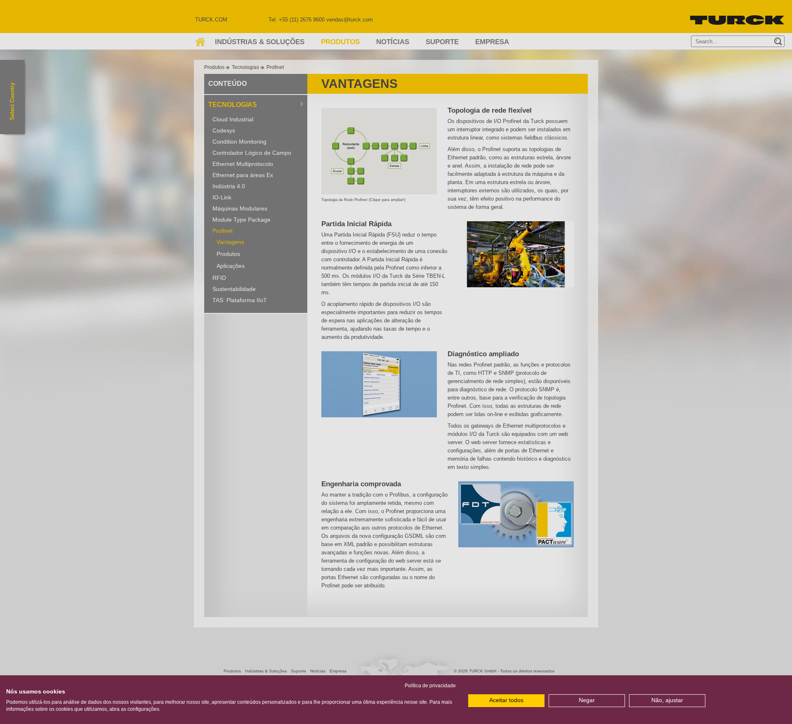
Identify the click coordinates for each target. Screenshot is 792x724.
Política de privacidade (430, 686)
